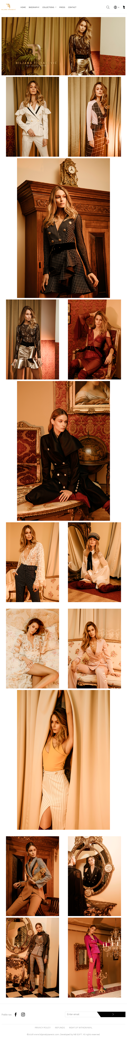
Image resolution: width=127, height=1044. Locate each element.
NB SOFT (77, 1034)
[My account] (123, 8)
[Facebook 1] (16, 1014)
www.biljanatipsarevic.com (46, 1034)
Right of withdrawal (80, 1027)
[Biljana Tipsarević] (8, 7)
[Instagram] (23, 1014)
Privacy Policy (43, 1027)
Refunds (60, 1027)
